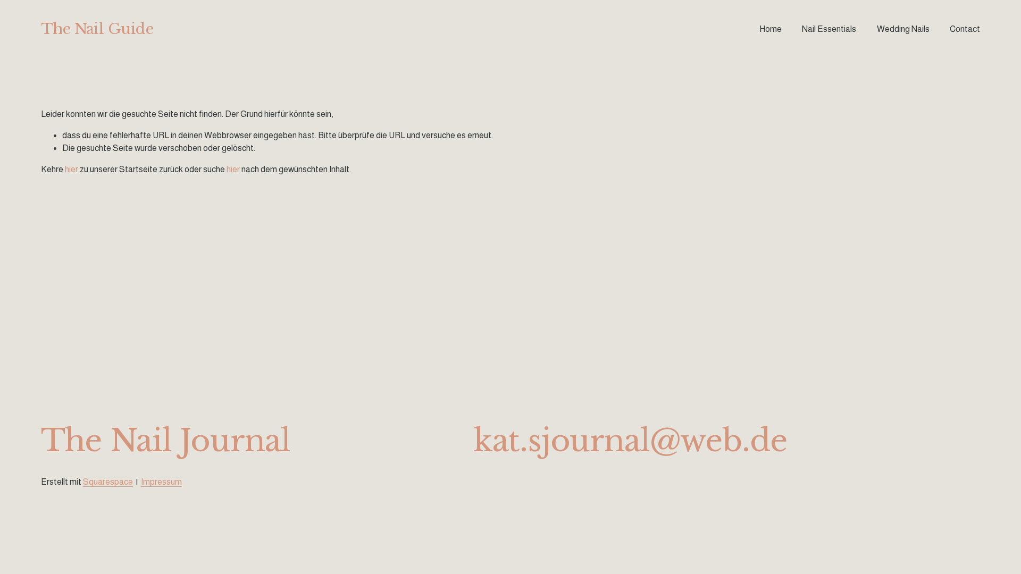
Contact (965, 28)
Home (770, 28)
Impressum (161, 481)
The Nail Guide (97, 29)
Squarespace (108, 481)
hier (71, 169)
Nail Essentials (829, 28)
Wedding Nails (903, 28)
